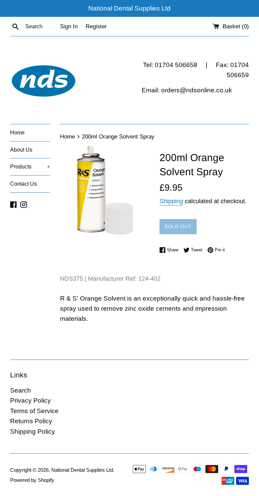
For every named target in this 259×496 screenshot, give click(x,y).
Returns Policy (31, 421)
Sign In (69, 26)
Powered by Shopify (32, 480)
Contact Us (23, 184)
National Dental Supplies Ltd (82, 470)
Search (20, 390)
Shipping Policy (32, 431)
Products (30, 166)
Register (96, 26)
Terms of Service (34, 410)
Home (17, 132)
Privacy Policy (30, 400)
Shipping (171, 201)
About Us (21, 150)
